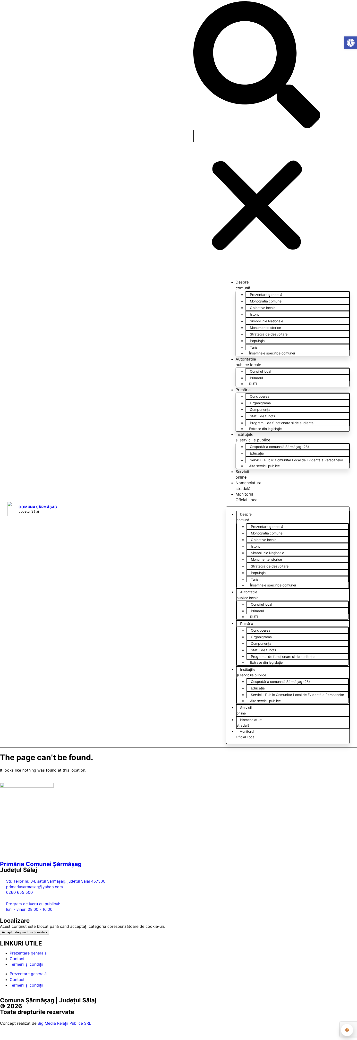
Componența (260, 409)
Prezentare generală (266, 294)
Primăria (243, 389)
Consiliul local (260, 371)
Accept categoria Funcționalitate (24, 932)
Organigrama (260, 403)
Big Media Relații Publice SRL (64, 1023)
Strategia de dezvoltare (269, 334)
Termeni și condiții (26, 964)
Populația (257, 341)
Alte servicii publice (264, 466)
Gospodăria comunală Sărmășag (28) (279, 447)
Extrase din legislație (265, 429)
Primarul (256, 378)
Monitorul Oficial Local (245, 734)
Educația (257, 453)
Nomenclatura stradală (250, 722)
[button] (256, 65)
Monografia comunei (266, 301)
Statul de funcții (262, 416)
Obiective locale (262, 308)
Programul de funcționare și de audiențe (282, 423)
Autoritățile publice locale (247, 595)
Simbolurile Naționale (266, 321)
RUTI (253, 384)
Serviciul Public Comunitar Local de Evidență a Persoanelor (296, 460)
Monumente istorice (265, 328)
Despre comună (244, 517)
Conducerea (259, 396)
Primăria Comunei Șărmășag (41, 864)
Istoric (255, 314)
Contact (17, 958)
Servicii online (244, 710)
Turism (255, 347)
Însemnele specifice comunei (272, 353)
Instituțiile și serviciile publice (251, 672)
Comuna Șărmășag (37, 507)
